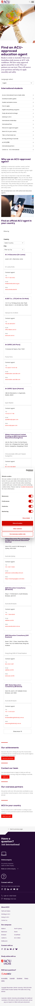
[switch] (30, 501)
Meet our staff (7, 816)
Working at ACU (5, 914)
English (4, 83)
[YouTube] (10, 949)
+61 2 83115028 (10, 567)
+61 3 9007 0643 (11, 896)
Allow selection (17, 528)
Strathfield (17, 934)
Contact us (4, 920)
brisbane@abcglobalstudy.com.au (14, 717)
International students (12, 88)
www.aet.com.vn (9, 335)
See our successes (8, 758)
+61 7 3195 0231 (10, 711)
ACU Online (17, 938)
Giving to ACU (5, 917)
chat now (13, 899)
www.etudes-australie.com (12, 379)
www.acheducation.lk (11, 289)
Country (6, 239)
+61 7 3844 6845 (10, 614)
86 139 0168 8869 (10, 466)
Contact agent (10, 272)
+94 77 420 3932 (10, 277)
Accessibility (4, 978)
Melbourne (4, 941)
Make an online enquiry (8, 869)
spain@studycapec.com (11, 419)
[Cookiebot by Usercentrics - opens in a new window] (26, 470)
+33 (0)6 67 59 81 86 (11, 367)
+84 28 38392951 (10, 323)
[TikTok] (13, 949)
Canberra (3, 938)
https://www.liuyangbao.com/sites (14, 579)
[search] (30, 2)
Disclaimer (19, 978)
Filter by (6, 231)
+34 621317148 (9, 413)
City (5, 246)
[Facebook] (2, 949)
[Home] (8, 3)
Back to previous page (16, 829)
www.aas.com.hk (9, 676)
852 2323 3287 (9, 664)
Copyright (12, 978)
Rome (16, 931)
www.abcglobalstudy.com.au (13, 723)
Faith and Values (5, 911)
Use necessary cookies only (17, 534)
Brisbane (3, 934)
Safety (3, 981)
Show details (26, 518)
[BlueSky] (16, 949)
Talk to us (5, 777)
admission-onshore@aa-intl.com (14, 573)
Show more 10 (17, 731)
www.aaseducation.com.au (12, 626)
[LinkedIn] (8, 949)
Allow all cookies (17, 523)
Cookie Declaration (27, 487)
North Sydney (18, 928)
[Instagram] (5, 949)
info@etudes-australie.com (12, 373)
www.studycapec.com (11, 425)
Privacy (26, 978)
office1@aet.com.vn (10, 329)
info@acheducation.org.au (12, 283)
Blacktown (4, 931)
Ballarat (3, 928)
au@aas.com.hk (9, 620)
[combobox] (14, 242)
